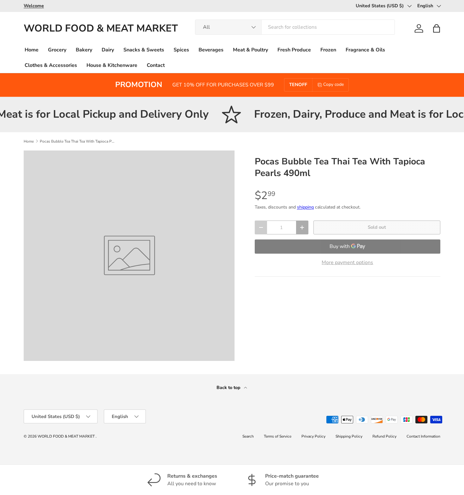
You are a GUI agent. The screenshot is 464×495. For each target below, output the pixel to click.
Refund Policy (384, 436)
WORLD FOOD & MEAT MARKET (67, 436)
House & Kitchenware (111, 65)
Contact (156, 65)
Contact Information (423, 436)
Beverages (211, 49)
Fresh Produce (294, 49)
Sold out (377, 227)
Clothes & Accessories (51, 65)
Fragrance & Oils (365, 49)
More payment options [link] (347, 262)
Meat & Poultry (250, 49)
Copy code (333, 84)
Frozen (328, 49)
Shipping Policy (349, 436)
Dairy (108, 49)
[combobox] (294, 27)
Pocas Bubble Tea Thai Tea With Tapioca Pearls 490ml (78, 141)
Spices (181, 49)
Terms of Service (277, 436)
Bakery (84, 49)
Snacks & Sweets (143, 49)
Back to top (229, 388)
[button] (436, 28)
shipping (305, 207)
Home (32, 49)
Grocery (57, 49)
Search (248, 436)
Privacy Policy (313, 436)
